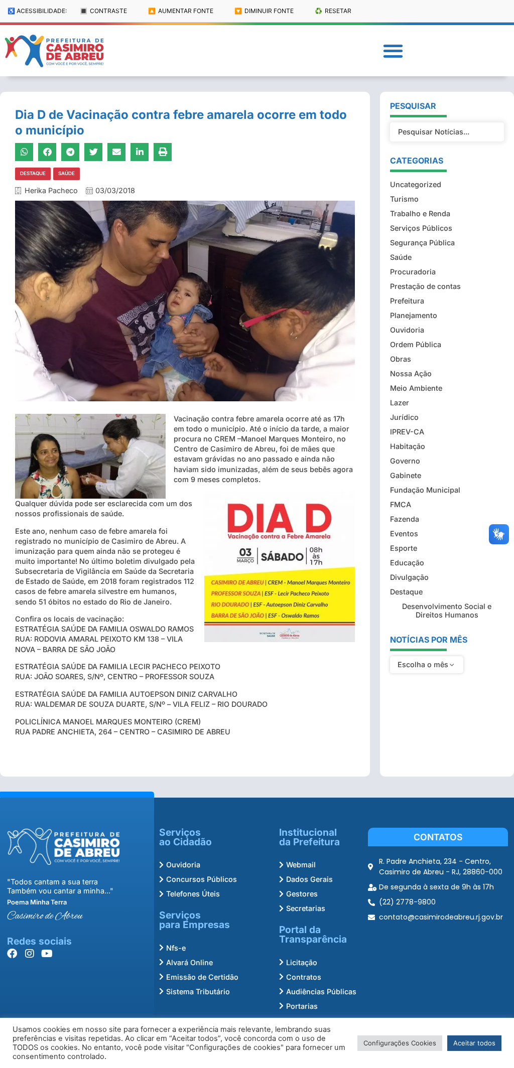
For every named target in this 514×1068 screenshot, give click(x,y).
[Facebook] (12, 954)
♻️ (333, 11)
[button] (393, 51)
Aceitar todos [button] (474, 1043)
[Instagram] (30, 954)
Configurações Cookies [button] (399, 1043)
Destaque (33, 173)
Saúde (66, 173)
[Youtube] (47, 954)
